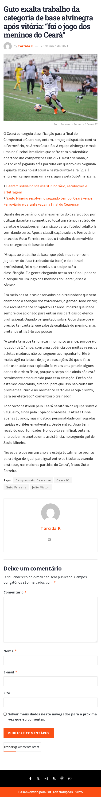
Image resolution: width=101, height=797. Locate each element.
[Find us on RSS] (54, 778)
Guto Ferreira (16, 487)
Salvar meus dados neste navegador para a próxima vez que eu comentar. (52, 716)
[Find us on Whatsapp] (70, 778)
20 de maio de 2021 (54, 46)
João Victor (40, 487)
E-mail (10, 672)
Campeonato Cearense (33, 480)
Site (7, 693)
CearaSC (62, 480)
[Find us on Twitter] (38, 778)
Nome (10, 651)
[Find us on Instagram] (46, 778)
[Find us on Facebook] (30, 778)
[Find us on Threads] (62, 778)
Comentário (15, 592)
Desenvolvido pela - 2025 (50, 792)
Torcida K (25, 46)
